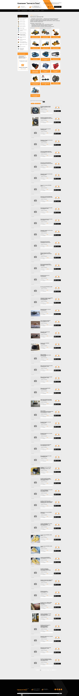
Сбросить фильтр (37, 103)
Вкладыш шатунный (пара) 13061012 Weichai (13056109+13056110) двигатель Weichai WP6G (46, 265)
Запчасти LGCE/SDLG (23, 18)
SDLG (47, 121)
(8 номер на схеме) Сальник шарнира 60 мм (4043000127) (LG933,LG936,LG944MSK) (46, 580)
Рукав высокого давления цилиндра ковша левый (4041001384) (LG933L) (46, 208)
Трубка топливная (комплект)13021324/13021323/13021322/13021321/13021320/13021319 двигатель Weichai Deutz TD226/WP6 (50, 411)
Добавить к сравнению (44, 109)
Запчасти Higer (22, 28)
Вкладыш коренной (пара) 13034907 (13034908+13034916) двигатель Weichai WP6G (46, 254)
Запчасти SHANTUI (22, 26)
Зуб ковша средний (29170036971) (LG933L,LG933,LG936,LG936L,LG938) (45, 557)
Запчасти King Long (23, 32)
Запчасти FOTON (22, 23)
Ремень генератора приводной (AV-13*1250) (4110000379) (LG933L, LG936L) (46, 366)
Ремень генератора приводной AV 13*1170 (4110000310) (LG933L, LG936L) (46, 377)
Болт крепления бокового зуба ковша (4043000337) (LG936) (45, 422)
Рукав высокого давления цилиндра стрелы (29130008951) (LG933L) (46, 230)
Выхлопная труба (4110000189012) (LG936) (46, 286)
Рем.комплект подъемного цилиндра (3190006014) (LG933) (45, 129)
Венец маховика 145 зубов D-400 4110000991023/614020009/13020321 (45, 242)
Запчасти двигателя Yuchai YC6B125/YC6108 (35, 84)
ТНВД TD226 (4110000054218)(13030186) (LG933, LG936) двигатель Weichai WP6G (46, 400)
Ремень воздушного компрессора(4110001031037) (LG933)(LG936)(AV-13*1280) (45, 355)
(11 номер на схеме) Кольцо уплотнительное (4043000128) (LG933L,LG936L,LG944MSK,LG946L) (45, 569)
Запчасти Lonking (22, 21)
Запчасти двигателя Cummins (56, 71)
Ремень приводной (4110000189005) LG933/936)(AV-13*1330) (45, 388)
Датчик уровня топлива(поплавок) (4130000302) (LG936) (45, 332)
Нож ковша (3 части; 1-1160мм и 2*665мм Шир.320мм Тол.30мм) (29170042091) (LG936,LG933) (46, 603)
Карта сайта (30, 10)
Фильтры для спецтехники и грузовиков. (35, 95)
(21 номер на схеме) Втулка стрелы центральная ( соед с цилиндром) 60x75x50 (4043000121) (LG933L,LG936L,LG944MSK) (46, 502)
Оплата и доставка (36, 10)
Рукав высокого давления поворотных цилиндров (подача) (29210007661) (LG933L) (46, 163)
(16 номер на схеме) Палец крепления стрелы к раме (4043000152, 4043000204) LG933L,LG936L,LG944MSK (46, 660)
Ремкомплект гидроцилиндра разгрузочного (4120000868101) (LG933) (46, 140)
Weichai (48, 257)
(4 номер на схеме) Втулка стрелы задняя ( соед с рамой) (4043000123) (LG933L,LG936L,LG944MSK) (46, 490)
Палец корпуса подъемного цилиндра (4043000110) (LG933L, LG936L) (45, 648)
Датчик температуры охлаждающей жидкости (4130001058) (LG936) (45, 321)
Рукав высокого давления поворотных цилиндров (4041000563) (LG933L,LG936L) (46, 151)
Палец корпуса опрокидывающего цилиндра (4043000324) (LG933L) (46, 636)
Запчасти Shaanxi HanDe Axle (45, 84)
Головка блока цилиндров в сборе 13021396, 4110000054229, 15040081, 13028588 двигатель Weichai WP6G (46, 299)
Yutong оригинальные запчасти (45, 59)
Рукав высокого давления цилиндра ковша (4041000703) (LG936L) (46, 174)
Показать (32, 103)
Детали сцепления (56, 83)
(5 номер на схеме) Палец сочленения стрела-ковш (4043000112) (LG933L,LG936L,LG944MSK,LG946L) (45, 614)
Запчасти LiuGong (22, 24)
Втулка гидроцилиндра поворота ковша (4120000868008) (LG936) (45, 456)
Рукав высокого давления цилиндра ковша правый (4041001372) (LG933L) (46, 219)
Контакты (42, 10)
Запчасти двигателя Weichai (45, 71)
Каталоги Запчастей (24, 10)
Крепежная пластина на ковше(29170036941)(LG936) (44, 591)
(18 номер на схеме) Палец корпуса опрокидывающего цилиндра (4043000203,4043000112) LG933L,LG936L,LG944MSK (45, 626)
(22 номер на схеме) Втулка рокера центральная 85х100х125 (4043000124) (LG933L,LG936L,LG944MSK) (45, 479)
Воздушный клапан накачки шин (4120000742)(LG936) (44, 275)
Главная (19, 10)
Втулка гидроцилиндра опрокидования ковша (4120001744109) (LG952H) (45, 445)
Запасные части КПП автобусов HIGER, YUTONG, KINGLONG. (35, 72)
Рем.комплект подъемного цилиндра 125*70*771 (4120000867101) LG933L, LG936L (45, 107)
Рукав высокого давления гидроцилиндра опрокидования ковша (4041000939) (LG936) (46, 197)
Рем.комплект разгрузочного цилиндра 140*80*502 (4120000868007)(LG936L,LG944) (46, 118)
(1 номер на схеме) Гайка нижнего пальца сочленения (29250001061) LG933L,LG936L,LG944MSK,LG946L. (46, 524)
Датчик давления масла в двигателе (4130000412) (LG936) (45, 309)
